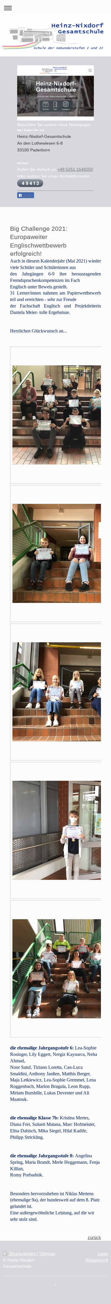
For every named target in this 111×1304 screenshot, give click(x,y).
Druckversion (22, 1253)
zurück (94, 1237)
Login (103, 1253)
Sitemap (47, 1253)
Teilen (27, 195)
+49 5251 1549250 (75, 169)
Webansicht (96, 1260)
